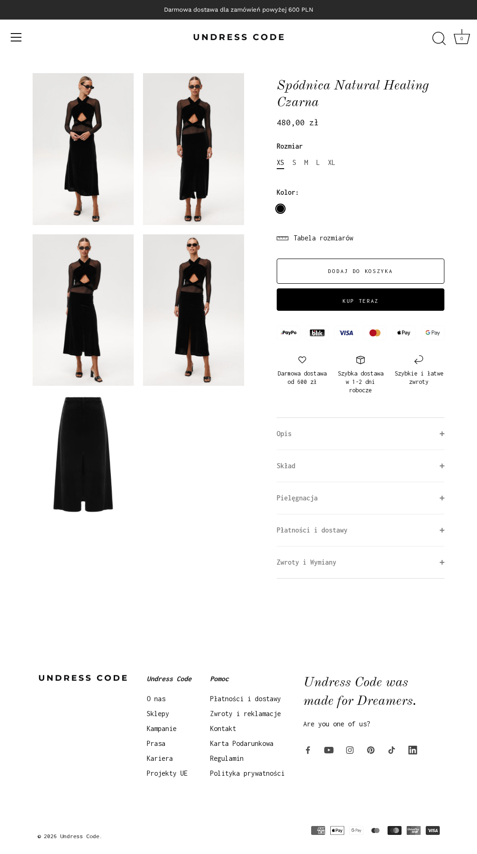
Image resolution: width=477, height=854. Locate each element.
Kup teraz (360, 301)
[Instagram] (349, 749)
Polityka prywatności (247, 773)
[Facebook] (308, 749)
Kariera (160, 758)
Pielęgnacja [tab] (297, 498)
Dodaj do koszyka (360, 271)
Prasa (156, 743)
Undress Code (79, 836)
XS (280, 162)
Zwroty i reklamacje (245, 713)
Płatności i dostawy (245, 699)
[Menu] (16, 37)
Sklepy (158, 713)
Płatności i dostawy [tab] (312, 530)
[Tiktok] (391, 749)
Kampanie (162, 728)
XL (331, 162)
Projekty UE (167, 773)
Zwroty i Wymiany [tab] (306, 562)
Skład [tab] (286, 466)
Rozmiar (290, 146)
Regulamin (227, 758)
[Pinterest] (370, 749)
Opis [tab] (284, 433)
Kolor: (288, 192)
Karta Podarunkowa (241, 743)
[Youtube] (329, 749)
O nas (156, 699)
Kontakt (223, 728)
